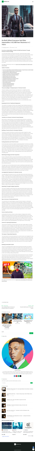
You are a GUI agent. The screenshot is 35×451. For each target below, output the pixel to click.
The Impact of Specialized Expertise (8, 84)
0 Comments (12, 400)
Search (3, 331)
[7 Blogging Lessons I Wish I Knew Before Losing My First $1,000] (4, 400)
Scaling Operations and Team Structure (9, 76)
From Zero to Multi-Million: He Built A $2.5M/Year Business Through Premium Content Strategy (18, 69)
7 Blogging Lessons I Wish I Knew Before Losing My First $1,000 (16, 399)
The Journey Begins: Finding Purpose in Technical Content (12, 71)
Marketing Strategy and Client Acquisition (9, 77)
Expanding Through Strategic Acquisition (9, 79)
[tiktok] (20, 376)
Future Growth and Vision (7, 82)
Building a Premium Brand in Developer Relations (10, 74)
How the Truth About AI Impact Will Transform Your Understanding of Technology (6, 326)
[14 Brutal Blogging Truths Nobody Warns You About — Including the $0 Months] (4, 416)
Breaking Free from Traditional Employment (10, 72)
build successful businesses (6, 259)
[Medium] (18, 376)
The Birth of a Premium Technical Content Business (11, 73)
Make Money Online (5, 302)
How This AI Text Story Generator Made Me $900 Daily (17, 321)
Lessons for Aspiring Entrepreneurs (8, 83)
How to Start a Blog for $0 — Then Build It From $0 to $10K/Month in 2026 (18, 410)
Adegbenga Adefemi (6, 47)
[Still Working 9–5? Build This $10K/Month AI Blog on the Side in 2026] (4, 405)
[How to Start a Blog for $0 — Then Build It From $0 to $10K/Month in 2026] (4, 411)
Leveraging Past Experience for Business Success (10, 78)
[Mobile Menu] (32, 1)
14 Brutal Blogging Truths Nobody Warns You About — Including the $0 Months (18, 415)
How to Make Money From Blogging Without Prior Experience (28, 321)
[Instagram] (14, 376)
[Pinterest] (16, 376)
